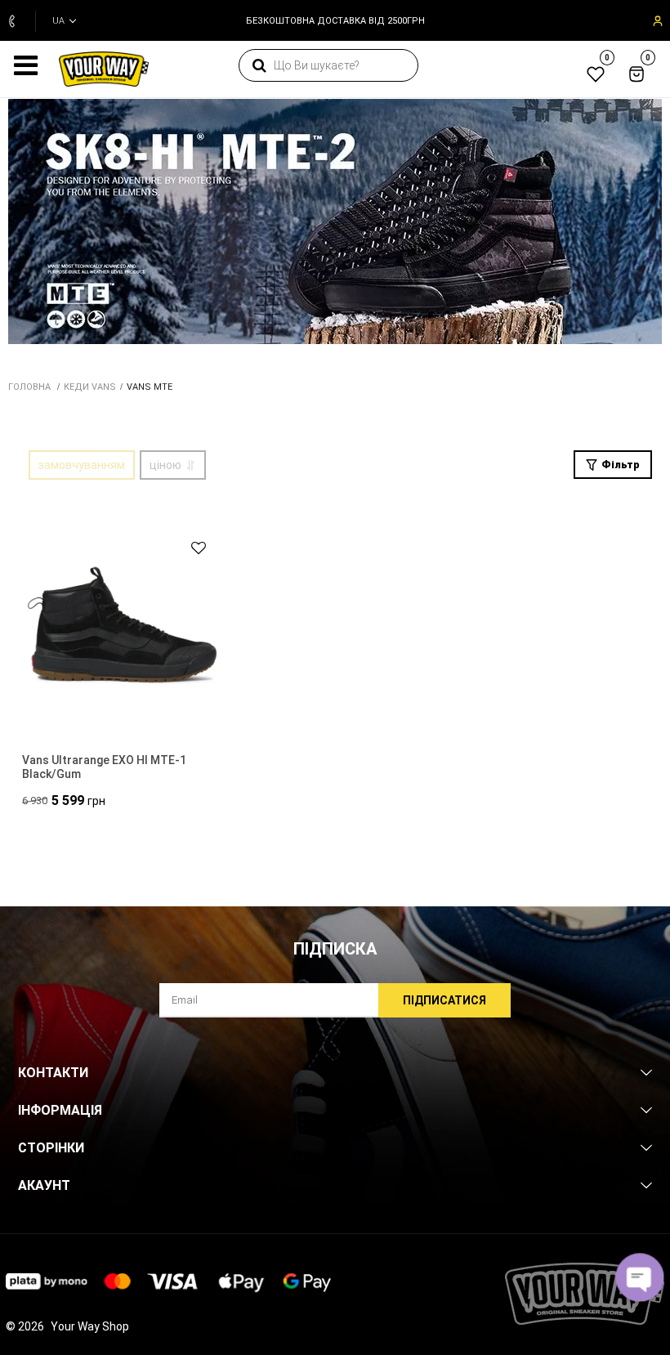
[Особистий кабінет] (656, 21)
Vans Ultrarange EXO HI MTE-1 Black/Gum (104, 767)
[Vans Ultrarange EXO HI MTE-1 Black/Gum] (124, 626)
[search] (259, 65)
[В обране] (191, 548)
